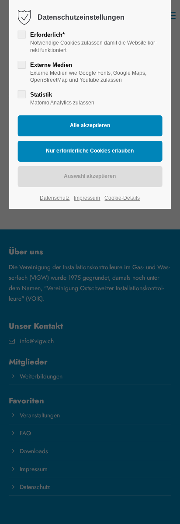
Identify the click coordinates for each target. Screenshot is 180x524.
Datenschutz (54, 198)
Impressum (87, 198)
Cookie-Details (122, 198)
